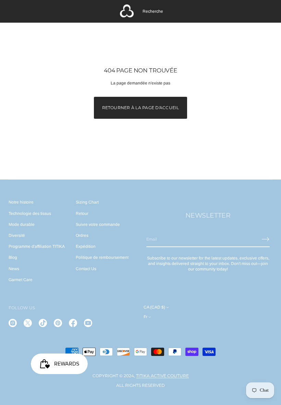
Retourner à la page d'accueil (140, 107)
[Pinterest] (57, 323)
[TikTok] (42, 323)
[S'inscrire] (265, 239)
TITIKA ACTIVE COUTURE (162, 375)
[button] (153, 11)
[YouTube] (88, 323)
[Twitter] (27, 323)
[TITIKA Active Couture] (127, 11)
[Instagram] (12, 323)
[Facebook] (73, 323)
